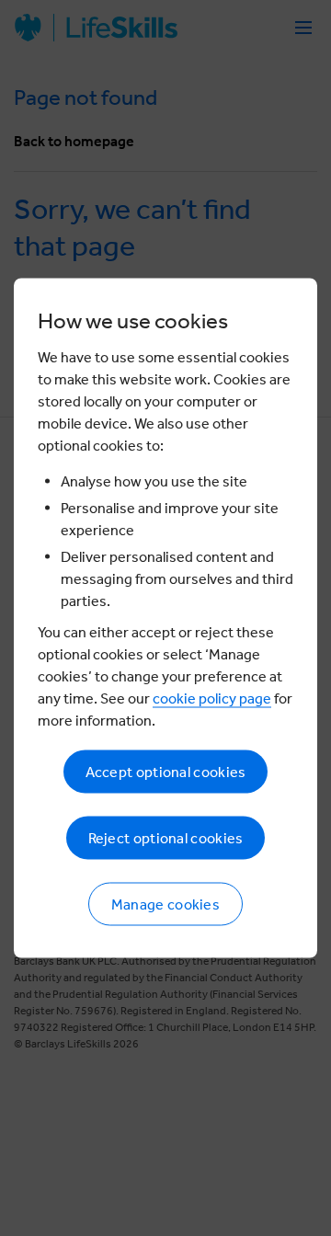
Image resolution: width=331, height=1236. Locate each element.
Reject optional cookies (166, 838)
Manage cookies (165, 904)
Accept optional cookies (166, 772)
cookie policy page (212, 698)
